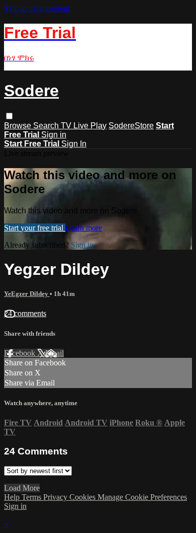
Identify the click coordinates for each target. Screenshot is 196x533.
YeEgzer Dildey (27, 293)
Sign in (53, 134)
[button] (9, 116)
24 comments (25, 313)
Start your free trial (34, 227)
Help (13, 497)
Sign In (73, 143)
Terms (32, 497)
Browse (18, 125)
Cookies (83, 497)
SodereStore (131, 125)
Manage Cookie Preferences (142, 497)
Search (47, 125)
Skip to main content (36, 8)
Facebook (20, 353)
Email (54, 353)
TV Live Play (84, 125)
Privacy (56, 497)
